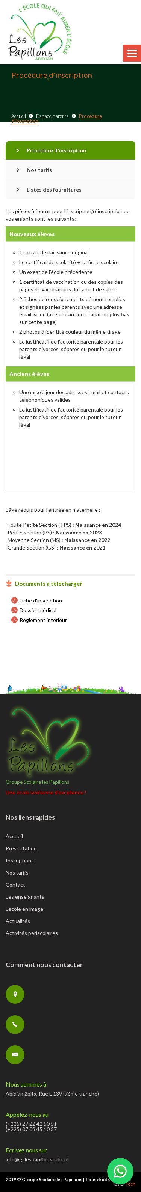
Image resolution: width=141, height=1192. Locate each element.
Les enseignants (25, 897)
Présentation (21, 848)
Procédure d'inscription (56, 150)
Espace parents (52, 116)
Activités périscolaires (32, 933)
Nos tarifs (39, 170)
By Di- (124, 1184)
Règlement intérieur (43, 620)
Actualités (18, 921)
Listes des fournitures (54, 189)
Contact (15, 885)
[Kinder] (39, 32)
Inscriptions (20, 861)
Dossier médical (38, 610)
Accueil (18, 116)
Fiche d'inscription (41, 600)
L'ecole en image (24, 909)
